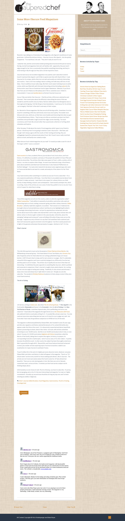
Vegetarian (90, 128)
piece (64, 86)
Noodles (103, 112)
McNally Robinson (38, 274)
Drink (104, 98)
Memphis (100, 109)
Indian (92, 105)
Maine (95, 109)
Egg (85, 100)
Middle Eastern (89, 112)
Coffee (95, 96)
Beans (104, 86)
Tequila (90, 125)
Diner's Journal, (24, 381)
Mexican (106, 109)
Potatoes (86, 116)
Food (81, 69)
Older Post (70, 507)
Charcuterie (103, 91)
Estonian (94, 100)
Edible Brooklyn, (34, 381)
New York (97, 112)
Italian (106, 105)
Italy (81, 107)
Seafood (88, 121)
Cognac (99, 96)
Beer (84, 89)
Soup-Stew (89, 123)
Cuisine (89, 98)
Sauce (102, 118)
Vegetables (83, 128)
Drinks (82, 66)
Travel (82, 71)
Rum (81, 118)
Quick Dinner (93, 116)
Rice (106, 116)
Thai (94, 125)
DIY (93, 98)
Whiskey (101, 128)
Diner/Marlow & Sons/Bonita (57, 251)
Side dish (104, 121)
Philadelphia (97, 114)
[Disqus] (44, 420)
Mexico (82, 112)
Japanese (86, 107)
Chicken (92, 93)
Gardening (91, 102)
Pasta (91, 114)
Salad (84, 118)
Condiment (83, 98)
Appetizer (94, 86)
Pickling (103, 114)
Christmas (83, 96)
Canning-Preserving (86, 91)
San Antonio (90, 118)
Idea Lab (87, 105)
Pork (81, 116)
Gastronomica (21, 155)
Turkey (105, 125)
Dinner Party (98, 98)
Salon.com (34, 305)
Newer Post (19, 507)
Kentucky (92, 107)
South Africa (96, 123)
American (88, 86)
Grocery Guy (67, 253)
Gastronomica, (53, 381)
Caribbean (96, 91)
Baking (99, 86)
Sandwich (97, 118)
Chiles (97, 93)
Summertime (84, 125)
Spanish (106, 123)
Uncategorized (21, 383)
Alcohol (82, 86)
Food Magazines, (44, 381)
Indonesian (97, 105)
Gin (101, 102)
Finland (99, 100)
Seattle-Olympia (97, 121)
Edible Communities (23, 201)
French (82, 102)
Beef (81, 89)
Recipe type (101, 116)
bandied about (38, 93)
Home (45, 507)
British (95, 89)
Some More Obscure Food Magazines (37, 19)
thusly (57, 305)
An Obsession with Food (62, 311)
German (97, 102)
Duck (81, 100)
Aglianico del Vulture (48, 334)
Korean (97, 107)
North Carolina (84, 114)
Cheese (82, 93)
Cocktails (89, 96)
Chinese (101, 93)
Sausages (83, 121)
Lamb (101, 107)
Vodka (96, 128)
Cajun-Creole (101, 89)
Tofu (97, 125)
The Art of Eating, (63, 381)
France (104, 100)
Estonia (88, 100)
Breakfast (90, 89)
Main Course (89, 109)
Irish (102, 105)
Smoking (82, 123)
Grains (104, 102)
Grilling (82, 105)
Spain (102, 123)
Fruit (86, 102)
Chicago (87, 93)
